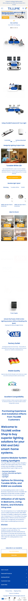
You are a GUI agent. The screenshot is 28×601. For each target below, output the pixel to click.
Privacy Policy (9, 591)
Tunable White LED (14, 165)
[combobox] (5, 598)
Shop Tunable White (13, 177)
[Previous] (2, 132)
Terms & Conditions (14, 593)
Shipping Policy (17, 591)
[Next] (25, 132)
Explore (17, 110)
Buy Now (14, 64)
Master (16, 42)
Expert (11, 42)
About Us (5, 17)
